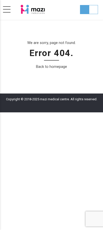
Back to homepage (51, 66)
